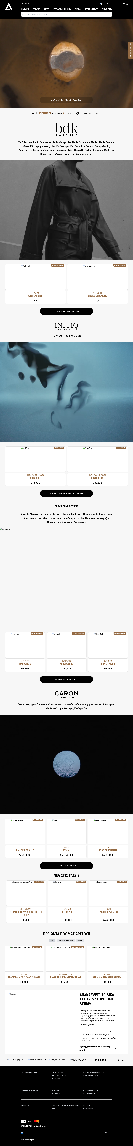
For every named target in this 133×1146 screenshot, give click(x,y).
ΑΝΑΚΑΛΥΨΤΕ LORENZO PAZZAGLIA (66, 100)
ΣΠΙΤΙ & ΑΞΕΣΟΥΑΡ (91, 9)
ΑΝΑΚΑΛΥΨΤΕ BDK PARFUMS (66, 311)
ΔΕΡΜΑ (46, 9)
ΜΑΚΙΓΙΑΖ (78, 9)
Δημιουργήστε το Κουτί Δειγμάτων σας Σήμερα (95, 1048)
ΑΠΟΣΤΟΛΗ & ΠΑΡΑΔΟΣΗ (90, 1090)
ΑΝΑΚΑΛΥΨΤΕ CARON (66, 865)
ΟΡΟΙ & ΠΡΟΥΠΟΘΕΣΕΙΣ (59, 1075)
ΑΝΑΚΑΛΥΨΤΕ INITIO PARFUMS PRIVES (66, 493)
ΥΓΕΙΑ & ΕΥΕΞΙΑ (107, 9)
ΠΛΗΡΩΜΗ (55, 1090)
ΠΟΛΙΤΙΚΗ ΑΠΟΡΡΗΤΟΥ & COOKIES (93, 1072)
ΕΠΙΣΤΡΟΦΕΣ (56, 1093)
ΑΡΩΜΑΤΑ (36, 9)
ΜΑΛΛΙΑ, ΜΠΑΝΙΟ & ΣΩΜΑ (62, 9)
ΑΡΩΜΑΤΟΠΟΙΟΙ (88, 1108)
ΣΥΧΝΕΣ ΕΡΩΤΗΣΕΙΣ (89, 1093)
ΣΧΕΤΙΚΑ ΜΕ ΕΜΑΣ (57, 1072)
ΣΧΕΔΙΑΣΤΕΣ (25, 9)
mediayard (31, 1140)
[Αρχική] (13, 6)
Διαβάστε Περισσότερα (87, 1025)
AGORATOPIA (26, 1126)
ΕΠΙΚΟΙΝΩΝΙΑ (25, 3)
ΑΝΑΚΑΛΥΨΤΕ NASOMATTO (66, 679)
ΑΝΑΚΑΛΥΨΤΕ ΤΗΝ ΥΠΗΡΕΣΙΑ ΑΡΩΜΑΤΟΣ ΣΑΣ (65, 1105)
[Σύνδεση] (111, 4)
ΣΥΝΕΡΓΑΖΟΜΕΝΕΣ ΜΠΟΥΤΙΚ (91, 1075)
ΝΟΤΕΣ (54, 1108)
